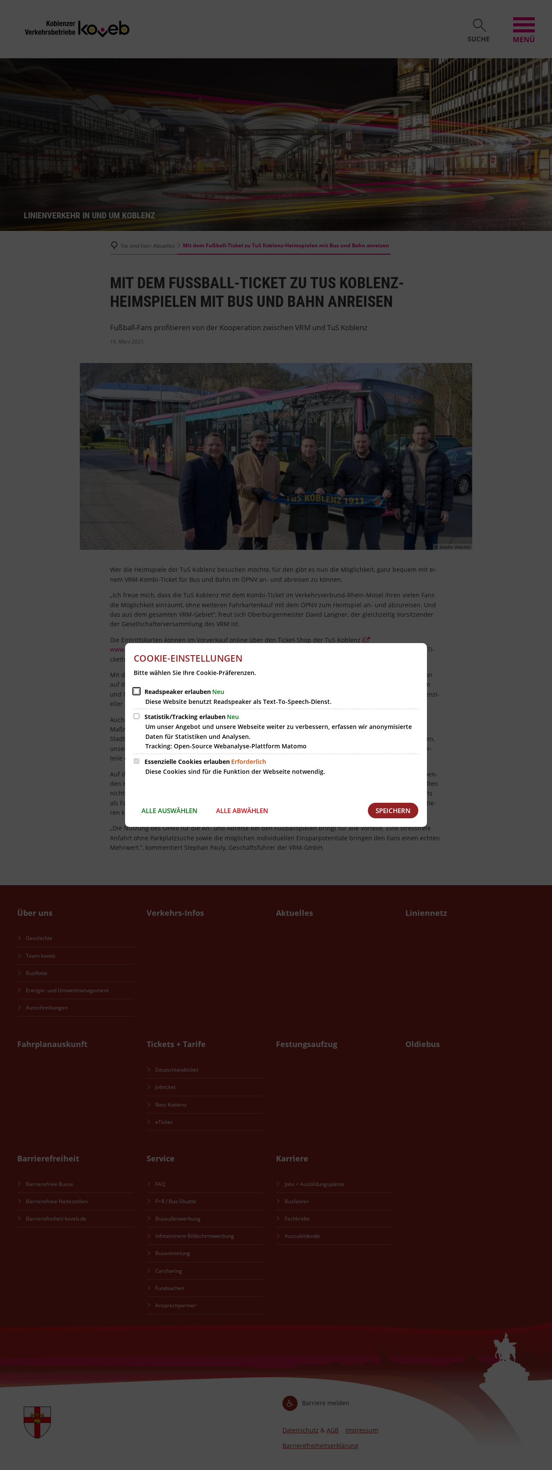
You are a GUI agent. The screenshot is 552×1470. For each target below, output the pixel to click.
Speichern (393, 810)
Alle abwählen (242, 810)
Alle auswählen (169, 810)
